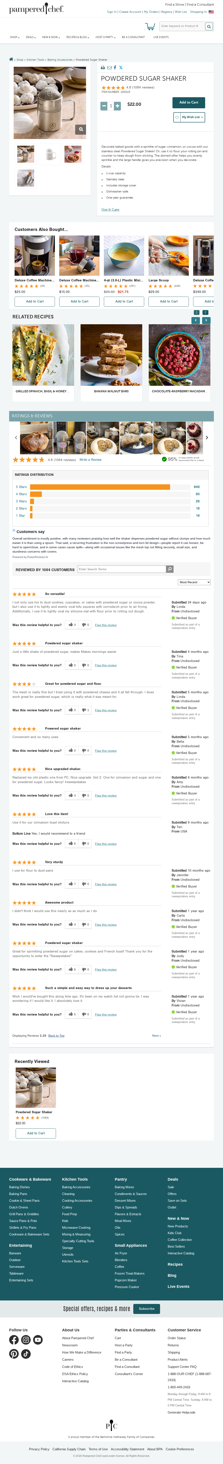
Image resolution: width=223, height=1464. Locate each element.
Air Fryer (121, 1253)
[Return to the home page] (11, 59)
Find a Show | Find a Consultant (189, 5)
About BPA (155, 1449)
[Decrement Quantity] (103, 106)
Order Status (177, 1338)
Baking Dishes (19, 1187)
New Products (178, 1226)
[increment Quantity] (117, 106)
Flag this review (106, 625)
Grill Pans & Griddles (24, 1214)
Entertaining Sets (21, 1280)
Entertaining (20, 1245)
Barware (15, 1253)
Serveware (17, 1266)
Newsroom (70, 1345)
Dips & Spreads (126, 1207)
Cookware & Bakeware (30, 1179)
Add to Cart (188, 102)
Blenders (121, 1260)
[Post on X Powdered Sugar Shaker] (121, 68)
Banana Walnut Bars (111, 391)
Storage (67, 1248)
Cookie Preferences (180, 1449)
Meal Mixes (123, 1221)
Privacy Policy (39, 1449)
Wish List (181, 11)
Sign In (112, 11)
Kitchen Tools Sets (75, 1261)
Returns (173, 1345)
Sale (171, 1187)
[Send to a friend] (109, 68)
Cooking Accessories (77, 1200)
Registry (166, 11)
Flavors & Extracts (128, 1214)
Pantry (121, 1179)
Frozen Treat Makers (130, 1273)
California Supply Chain (69, 1449)
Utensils (68, 1254)
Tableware (16, 1273)
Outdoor (15, 1260)
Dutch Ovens (18, 1207)
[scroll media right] (207, 438)
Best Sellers (176, 1246)
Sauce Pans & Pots (23, 1221)
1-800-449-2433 (179, 1387)
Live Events (161, 37)
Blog (172, 1275)
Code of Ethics (72, 1367)
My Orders (151, 11)
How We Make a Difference (81, 1352)
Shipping (174, 1352)
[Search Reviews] (170, 569)
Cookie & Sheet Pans (24, 1200)
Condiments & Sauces (131, 1194)
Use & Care (110, 210)
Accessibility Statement (127, 1449)
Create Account (130, 11)
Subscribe (147, 1309)
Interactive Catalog (181, 1253)
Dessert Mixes (125, 1200)
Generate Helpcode (181, 1412)
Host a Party (124, 1345)
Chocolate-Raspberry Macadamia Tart (184, 391)
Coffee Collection (180, 1240)
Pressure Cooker (127, 1287)
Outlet (172, 1207)
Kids (65, 1221)
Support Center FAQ (182, 1367)
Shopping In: (199, 11)
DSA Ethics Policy (75, 1374)
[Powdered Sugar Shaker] (50, 103)
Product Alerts (178, 1359)
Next (156, 1035)
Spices (120, 1234)
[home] (111, 1425)
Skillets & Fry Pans (22, 1227)
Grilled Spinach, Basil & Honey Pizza (46, 391)
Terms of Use (98, 1449)
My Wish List (191, 117)
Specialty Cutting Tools (78, 1241)
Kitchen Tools (35, 59)
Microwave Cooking (76, 1227)
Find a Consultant (127, 1367)
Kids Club (174, 1233)
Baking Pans (18, 1194)
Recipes (175, 1264)
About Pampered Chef (78, 1338)
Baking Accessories (60, 59)
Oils (117, 1227)
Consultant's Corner (129, 1374)
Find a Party (123, 1352)
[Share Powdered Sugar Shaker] (115, 68)
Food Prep (69, 1214)
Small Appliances (131, 1245)
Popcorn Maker (126, 1280)
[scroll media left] (16, 438)
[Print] (103, 68)
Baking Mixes (124, 1187)
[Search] (209, 26)
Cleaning (68, 1194)
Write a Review (90, 460)
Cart (118, 1338)
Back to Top (56, 1035)
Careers (68, 1359)
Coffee (119, 1266)
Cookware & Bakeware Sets (29, 1234)
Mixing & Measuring (76, 1234)
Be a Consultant (133, 37)
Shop (20, 59)
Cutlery (67, 1207)
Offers (172, 1194)
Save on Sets (177, 1200)
